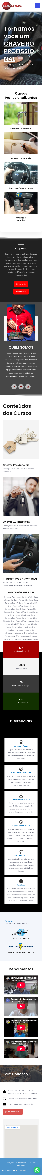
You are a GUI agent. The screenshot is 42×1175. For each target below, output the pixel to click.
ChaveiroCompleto (21, 219)
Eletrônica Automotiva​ (21, 938)
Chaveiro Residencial (21, 128)
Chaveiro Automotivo (21, 158)
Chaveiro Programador (21, 188)
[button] (37, 1170)
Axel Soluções (21, 1170)
